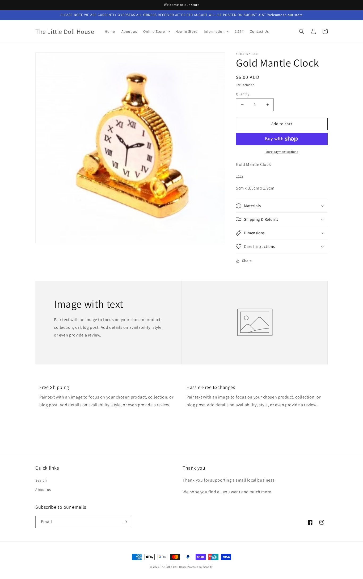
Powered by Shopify (200, 567)
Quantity (242, 94)
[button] (156, 31)
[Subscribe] (125, 522)
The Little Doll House (174, 567)
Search (41, 480)
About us (43, 489)
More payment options (281, 152)
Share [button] (247, 260)
